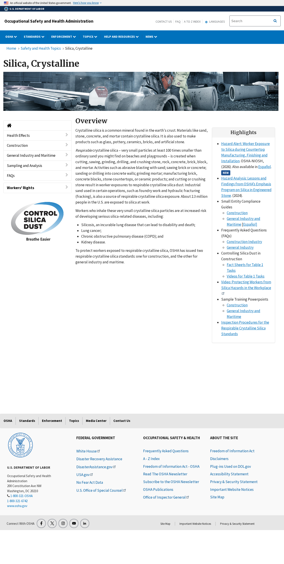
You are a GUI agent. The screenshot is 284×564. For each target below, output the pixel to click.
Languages (217, 22)
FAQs (11, 175)
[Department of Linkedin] (84, 523)
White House (86, 451)
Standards (32, 37)
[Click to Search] (275, 21)
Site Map (217, 497)
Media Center (96, 421)
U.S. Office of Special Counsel (99, 490)
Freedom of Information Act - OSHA (171, 466)
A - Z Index (151, 458)
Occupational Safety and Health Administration (48, 21)
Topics (88, 37)
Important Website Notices (232, 489)
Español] (250, 224)
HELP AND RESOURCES (120, 37)
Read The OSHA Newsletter (165, 474)
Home (11, 48)
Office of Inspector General (164, 497)
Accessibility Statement (229, 474)
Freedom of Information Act (232, 450)
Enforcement (62, 37)
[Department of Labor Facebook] (41, 523)
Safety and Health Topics (41, 48)
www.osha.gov (17, 506)
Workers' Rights (20, 187)
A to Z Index (192, 22)
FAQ (178, 22)
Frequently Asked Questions (166, 450)
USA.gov (83, 474)
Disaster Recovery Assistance (99, 458)
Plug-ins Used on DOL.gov (230, 466)
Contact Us (164, 22)
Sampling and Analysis (24, 165)
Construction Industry (244, 241)
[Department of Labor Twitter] (52, 523)
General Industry (240, 247)
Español (264, 166)
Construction (17, 145)
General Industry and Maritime (31, 155)
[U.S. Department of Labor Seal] (20, 444)
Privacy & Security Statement (234, 481)
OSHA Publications (158, 489)
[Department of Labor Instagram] (63, 523)
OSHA (9, 37)
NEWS (150, 37)
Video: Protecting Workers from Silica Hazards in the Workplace (246, 285)
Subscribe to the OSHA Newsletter (171, 481)
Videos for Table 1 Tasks (245, 276)
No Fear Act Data (89, 482)
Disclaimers (219, 458)
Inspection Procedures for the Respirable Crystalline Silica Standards (245, 328)
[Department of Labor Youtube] (74, 523)
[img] (140, 91)
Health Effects (18, 135)
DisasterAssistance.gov (94, 466)
